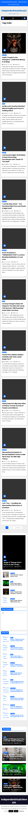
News (4, 103)
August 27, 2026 (9, 774)
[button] (22, 18)
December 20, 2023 (8, 510)
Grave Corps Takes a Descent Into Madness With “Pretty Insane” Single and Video (16, 585)
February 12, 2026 (8, 113)
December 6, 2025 (8, 164)
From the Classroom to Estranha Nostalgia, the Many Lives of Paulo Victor (16, 692)
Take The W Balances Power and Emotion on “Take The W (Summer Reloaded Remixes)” (16, 709)
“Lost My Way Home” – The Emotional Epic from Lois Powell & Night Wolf (14, 206)
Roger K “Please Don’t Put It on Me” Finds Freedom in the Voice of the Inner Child (17, 641)
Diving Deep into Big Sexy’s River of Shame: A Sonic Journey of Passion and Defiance (14, 406)
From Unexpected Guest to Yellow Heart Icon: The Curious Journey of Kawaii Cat (17, 683)
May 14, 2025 (6, 312)
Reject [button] (16, 811)
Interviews (13, 688)
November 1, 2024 (8, 410)
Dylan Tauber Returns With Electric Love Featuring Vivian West (16, 602)
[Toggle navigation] (13, 18)
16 (17, 527)
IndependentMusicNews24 (14, 10)
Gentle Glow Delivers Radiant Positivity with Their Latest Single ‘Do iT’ (12, 357)
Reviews (4, 152)
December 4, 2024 (8, 361)
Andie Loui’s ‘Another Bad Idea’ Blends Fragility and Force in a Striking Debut (13, 108)
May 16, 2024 (6, 461)
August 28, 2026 (9, 566)
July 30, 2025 (7, 261)
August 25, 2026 (7, 64)
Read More (21, 811)
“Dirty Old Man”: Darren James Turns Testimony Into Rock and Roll (16, 577)
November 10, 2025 (8, 211)
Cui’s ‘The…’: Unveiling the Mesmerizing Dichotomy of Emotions (12, 505)
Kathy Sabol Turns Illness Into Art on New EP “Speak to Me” (17, 700)
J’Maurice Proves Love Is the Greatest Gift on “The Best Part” (17, 717)
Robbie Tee (17, 64)
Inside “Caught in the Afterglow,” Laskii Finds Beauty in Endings (13, 60)
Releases (4, 201)
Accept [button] (10, 811)
